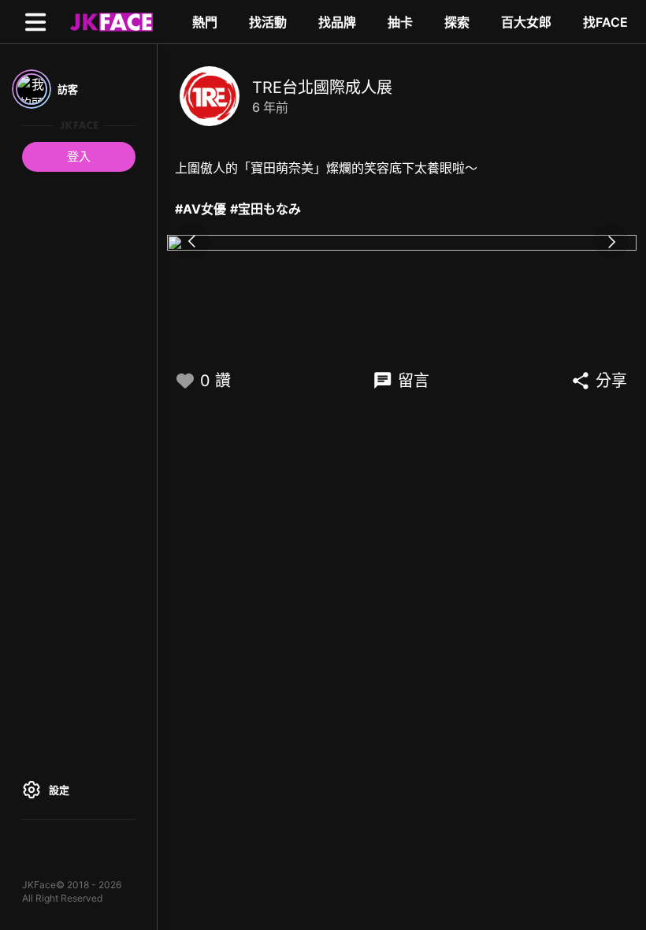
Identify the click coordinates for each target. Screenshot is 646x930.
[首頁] (109, 21)
